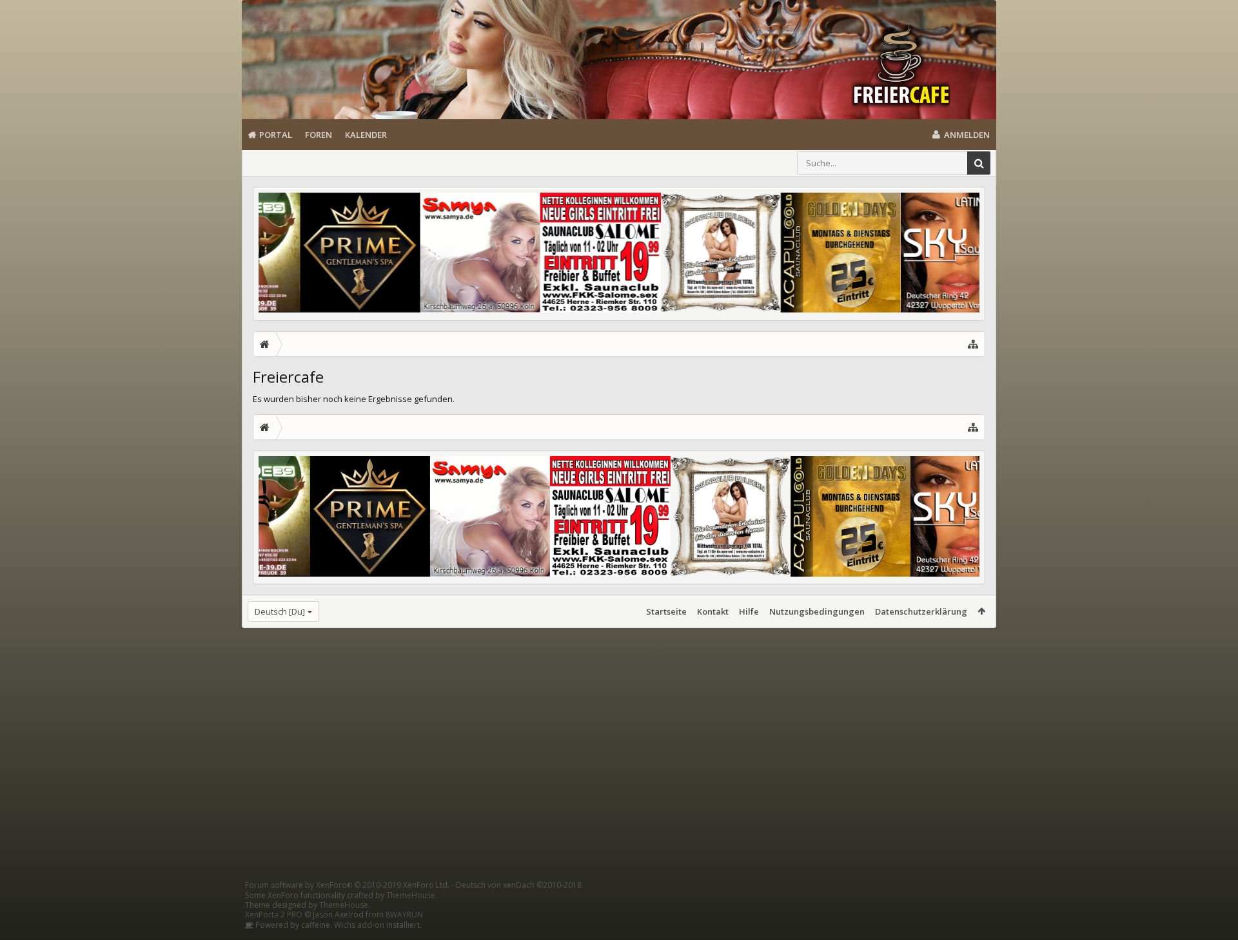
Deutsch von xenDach (519, 884)
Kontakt (713, 611)
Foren (318, 134)
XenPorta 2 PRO (273, 914)
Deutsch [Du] (280, 611)
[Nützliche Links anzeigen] (973, 344)
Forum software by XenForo (347, 884)
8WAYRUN (404, 914)
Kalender (366, 134)
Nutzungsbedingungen (817, 611)
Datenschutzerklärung (921, 611)
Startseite (666, 611)
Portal (275, 134)
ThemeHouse (410, 895)
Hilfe (749, 611)
